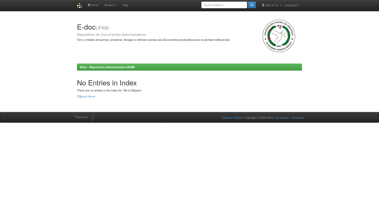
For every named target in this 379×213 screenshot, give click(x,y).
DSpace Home (86, 96)
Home (94, 5)
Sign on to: (272, 5)
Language (290, 5)
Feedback (298, 118)
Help (125, 5)
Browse (110, 5)
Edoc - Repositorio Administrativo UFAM (107, 67)
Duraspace (282, 118)
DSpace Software (233, 118)
